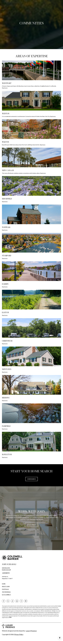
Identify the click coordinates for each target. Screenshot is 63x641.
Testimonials (6, 592)
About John (6, 586)
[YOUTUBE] (25, 601)
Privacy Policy (18, 634)
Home (3, 583)
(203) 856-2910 (6, 568)
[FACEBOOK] (3, 601)
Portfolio (5, 589)
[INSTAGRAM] (21, 601)
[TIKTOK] (12, 601)
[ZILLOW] (17, 601)
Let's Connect (6, 594)
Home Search (31, 479)
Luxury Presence (31, 631)
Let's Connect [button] (31, 524)
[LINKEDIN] (8, 601)
